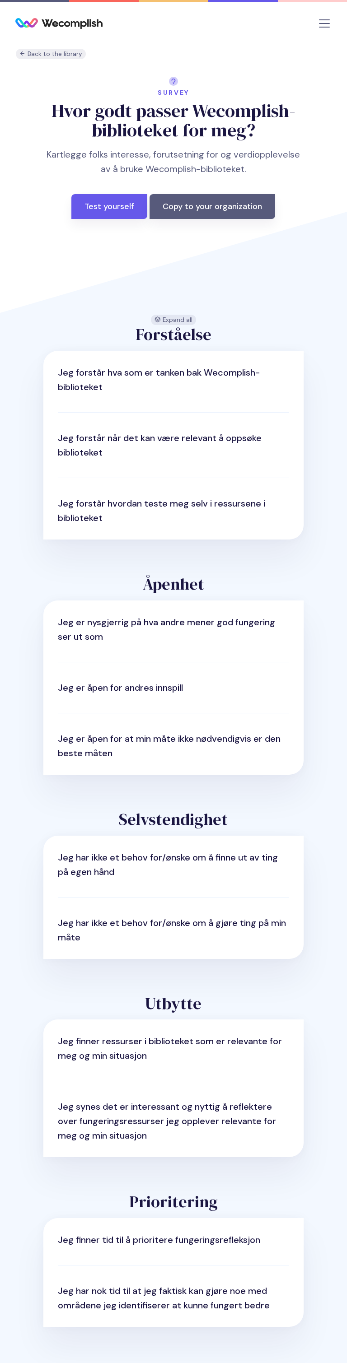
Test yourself (109, 206)
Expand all (176, 320)
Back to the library (54, 54)
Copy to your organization (212, 206)
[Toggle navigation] (324, 23)
